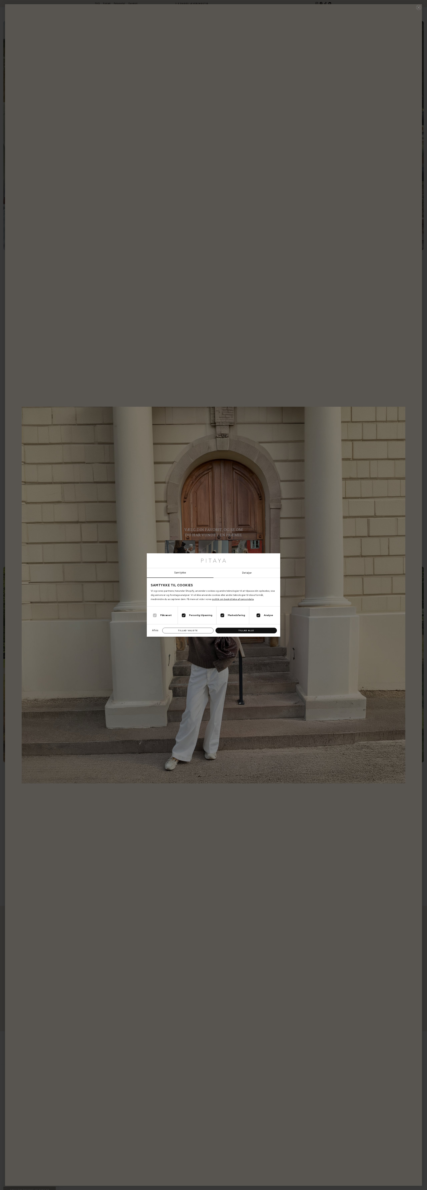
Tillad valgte (188, 630)
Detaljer (247, 572)
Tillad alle (246, 630)
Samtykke (180, 572)
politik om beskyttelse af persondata (233, 599)
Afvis (155, 630)
